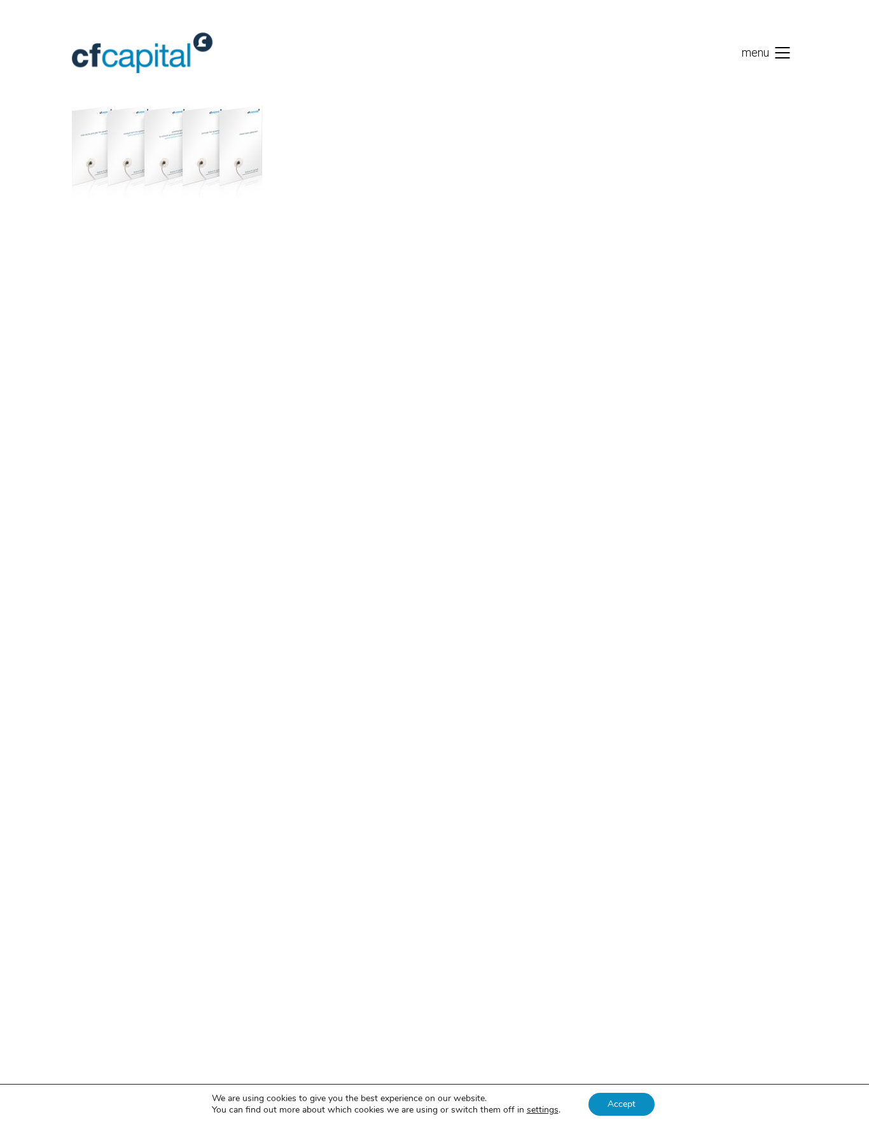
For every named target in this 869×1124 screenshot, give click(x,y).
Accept (622, 1104)
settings (543, 1110)
